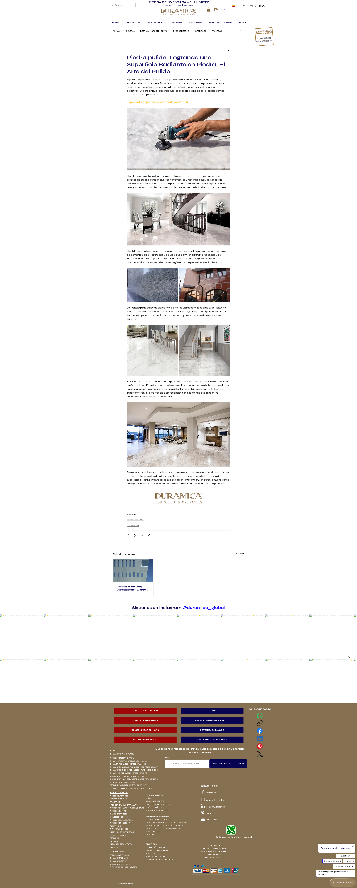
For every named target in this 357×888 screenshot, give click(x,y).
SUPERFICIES (200, 31)
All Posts (116, 31)
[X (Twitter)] (260, 754)
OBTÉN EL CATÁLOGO (154, 807)
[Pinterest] (260, 746)
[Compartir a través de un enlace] (148, 535)
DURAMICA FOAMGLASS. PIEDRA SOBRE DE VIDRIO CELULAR (134, 767)
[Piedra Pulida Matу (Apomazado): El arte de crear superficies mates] (133, 570)
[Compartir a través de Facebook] (128, 535)
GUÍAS (148, 798)
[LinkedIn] (260, 738)
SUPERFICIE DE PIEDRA (135, 519)
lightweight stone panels (178, 14)
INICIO (113, 750)
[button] (208, 10)
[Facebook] (260, 731)
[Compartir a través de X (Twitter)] (135, 535)
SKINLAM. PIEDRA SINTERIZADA (122, 782)
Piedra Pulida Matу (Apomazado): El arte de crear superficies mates (131, 588)
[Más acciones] (228, 49)
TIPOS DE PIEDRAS (181, 31)
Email (167, 757)
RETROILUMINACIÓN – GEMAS (153, 31)
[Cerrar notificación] (353, 846)
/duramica (211, 792)
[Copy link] (260, 723)
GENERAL (130, 31)
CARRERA (150, 835)
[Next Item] (349, 657)
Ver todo (240, 554)
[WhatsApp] (260, 715)
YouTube (212, 819)
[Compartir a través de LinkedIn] (142, 535)
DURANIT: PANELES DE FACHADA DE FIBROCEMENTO (131, 788)
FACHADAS (217, 31)
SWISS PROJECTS (152, 838)
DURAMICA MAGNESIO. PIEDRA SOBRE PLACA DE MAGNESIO (134, 770)
